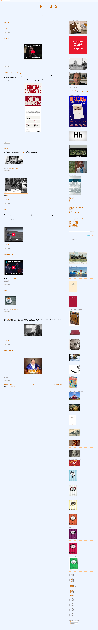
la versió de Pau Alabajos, (15, 278)
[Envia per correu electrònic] (5, 32)
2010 (71, 608)
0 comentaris (7, 28)
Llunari (11, 309)
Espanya (9, 378)
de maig (71, 590)
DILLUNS (7, 176)
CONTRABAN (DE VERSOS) (12, 73)
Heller (23, 152)
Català (27, 15)
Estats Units (63, 15)
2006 (71, 613)
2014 (71, 603)
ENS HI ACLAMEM (9, 254)
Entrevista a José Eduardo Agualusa (75, 212)
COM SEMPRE (8, 350)
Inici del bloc (7, 15)
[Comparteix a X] (7, 32)
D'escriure (49, 15)
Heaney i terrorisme (72, 214)
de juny (71, 589)
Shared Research (72, 202)
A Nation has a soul (72, 220)
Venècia (22, 17)
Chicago (31, 15)
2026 (71, 574)
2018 (71, 598)
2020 (71, 581)
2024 (71, 576)
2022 (71, 579)
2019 (71, 596)
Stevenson (14, 17)
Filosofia (12, 168)
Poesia (9, 17)
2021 (71, 580)
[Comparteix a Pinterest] (9, 32)
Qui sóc (26, 17)
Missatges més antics (58, 384)
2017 (71, 599)
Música (88, 15)
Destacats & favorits (56, 15)
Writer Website (71, 198)
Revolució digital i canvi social (74, 213)
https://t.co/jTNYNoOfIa (75, 90)
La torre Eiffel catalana (73, 225)
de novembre (72, 584)
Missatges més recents (8, 384)
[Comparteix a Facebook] (8, 32)
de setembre (72, 586)
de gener (71, 595)
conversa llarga (8, 319)
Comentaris (73, 623)
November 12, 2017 (85, 91)
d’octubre (71, 585)
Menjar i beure (16, 309)
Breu (20, 15)
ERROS (6, 209)
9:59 (13, 377)
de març (71, 592)
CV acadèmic (71, 201)
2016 (71, 600)
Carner (23, 15)
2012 (71, 605)
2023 (71, 578)
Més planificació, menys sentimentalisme (76, 207)
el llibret (58, 79)
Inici (33, 384)
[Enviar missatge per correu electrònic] (14, 281)
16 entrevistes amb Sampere (74, 210)
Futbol (68, 15)
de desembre (72, 582)
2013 (71, 604)
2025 (71, 575)
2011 (71, 606)
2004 (71, 615)
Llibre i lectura (80, 15)
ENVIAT (6, 23)
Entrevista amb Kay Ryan (73, 222)
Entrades (72, 621)
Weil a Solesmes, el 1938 (73, 221)
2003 (71, 616)
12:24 (13, 281)
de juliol (71, 587)
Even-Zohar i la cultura (73, 208)
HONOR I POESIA (9, 317)
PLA (5, 290)
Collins (35, 15)
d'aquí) (7, 195)
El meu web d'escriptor (73, 199)
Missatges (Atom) (12, 386)
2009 (71, 609)
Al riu (11, 15)
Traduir (18, 17)
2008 (71, 610)
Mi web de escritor (72, 200)
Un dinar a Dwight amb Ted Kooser (75, 219)
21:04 (13, 341)
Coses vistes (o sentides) (42, 15)
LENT (6, 149)
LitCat (76, 15)
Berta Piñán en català (72, 211)
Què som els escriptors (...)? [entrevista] (76, 218)
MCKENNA (7, 38)
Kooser (72, 15)
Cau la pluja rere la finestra (73, 224)
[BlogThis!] (6, 32)
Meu (85, 15)
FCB (12, 378)
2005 (71, 614)
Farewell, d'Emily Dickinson (73, 223)
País (6, 17)
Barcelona (15, 15)
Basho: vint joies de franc (73, 226)
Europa (9, 168)
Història (16, 168)
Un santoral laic (71, 209)
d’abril (71, 591)
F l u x (49, 6)
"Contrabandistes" (43, 75)
